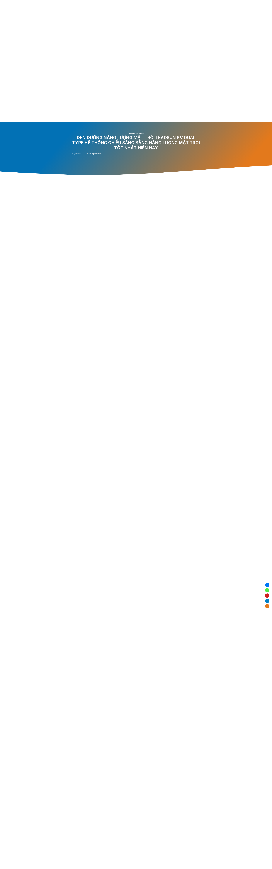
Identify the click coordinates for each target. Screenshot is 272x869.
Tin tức (141, 133)
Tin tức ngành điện (93, 154)
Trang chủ (132, 133)
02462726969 (267, 590)
